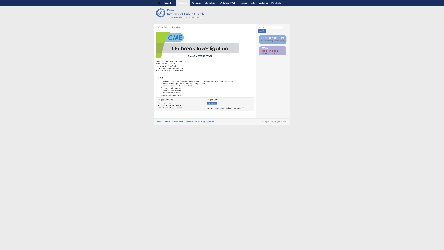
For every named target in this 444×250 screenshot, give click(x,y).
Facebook (159, 121)
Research (244, 3)
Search (261, 31)
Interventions (210, 3)
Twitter (167, 121)
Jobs (253, 3)
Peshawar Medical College (196, 121)
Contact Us (263, 3)
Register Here (212, 103)
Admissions (196, 3)
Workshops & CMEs (228, 3)
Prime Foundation (178, 121)
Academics (182, 3)
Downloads (276, 3)
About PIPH (168, 3)
